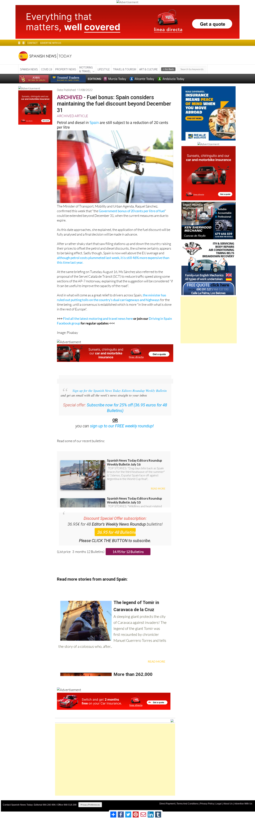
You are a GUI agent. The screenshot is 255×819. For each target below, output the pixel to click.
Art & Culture (148, 69)
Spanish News (29, 69)
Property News (65, 69)
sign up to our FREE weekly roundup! (122, 426)
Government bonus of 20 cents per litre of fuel (132, 211)
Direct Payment (167, 803)
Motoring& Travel (86, 69)
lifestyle (104, 69)
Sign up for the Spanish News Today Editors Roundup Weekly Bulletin (119, 390)
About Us (228, 803)
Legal (219, 803)
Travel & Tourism (124, 69)
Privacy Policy (207, 803)
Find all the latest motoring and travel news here (98, 318)
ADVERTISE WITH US (50, 43)
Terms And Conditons (187, 803)
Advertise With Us (243, 803)
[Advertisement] (115, 760)
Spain (94, 122)
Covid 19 (46, 69)
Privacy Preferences (90, 804)
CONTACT (32, 43)
